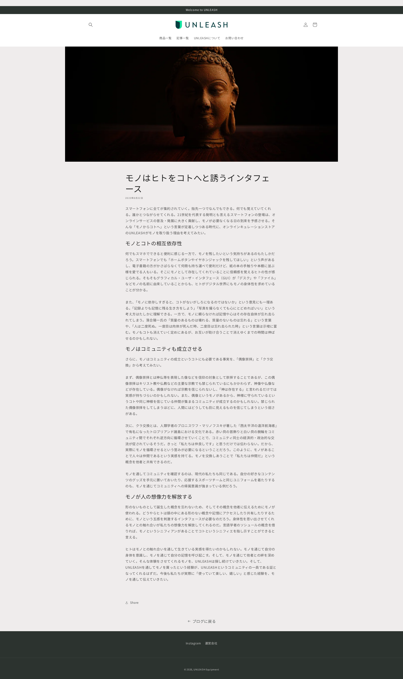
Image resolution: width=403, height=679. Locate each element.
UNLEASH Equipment (206, 669)
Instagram (193, 643)
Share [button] (134, 602)
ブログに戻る (204, 621)
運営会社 (211, 643)
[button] (90, 24)
